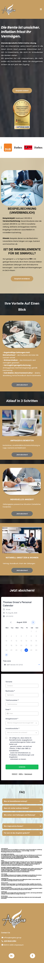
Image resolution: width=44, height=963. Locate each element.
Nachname (10, 691)
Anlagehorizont (12, 719)
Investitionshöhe (12, 728)
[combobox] (22, 665)
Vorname (9, 682)
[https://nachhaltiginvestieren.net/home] (8, 9)
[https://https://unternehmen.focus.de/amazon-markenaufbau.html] (22, 147)
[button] (41, 9)
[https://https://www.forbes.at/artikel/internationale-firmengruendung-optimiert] (32, 147)
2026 (25, 622)
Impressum (28, 774)
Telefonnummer (12, 700)
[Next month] (33, 622)
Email (8, 709)
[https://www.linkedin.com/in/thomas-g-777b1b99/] (11, 955)
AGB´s (21, 774)
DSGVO (14, 774)
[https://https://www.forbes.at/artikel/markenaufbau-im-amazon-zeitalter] (12, 147)
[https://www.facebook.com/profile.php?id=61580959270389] (32, 955)
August (19, 622)
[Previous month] (11, 622)
